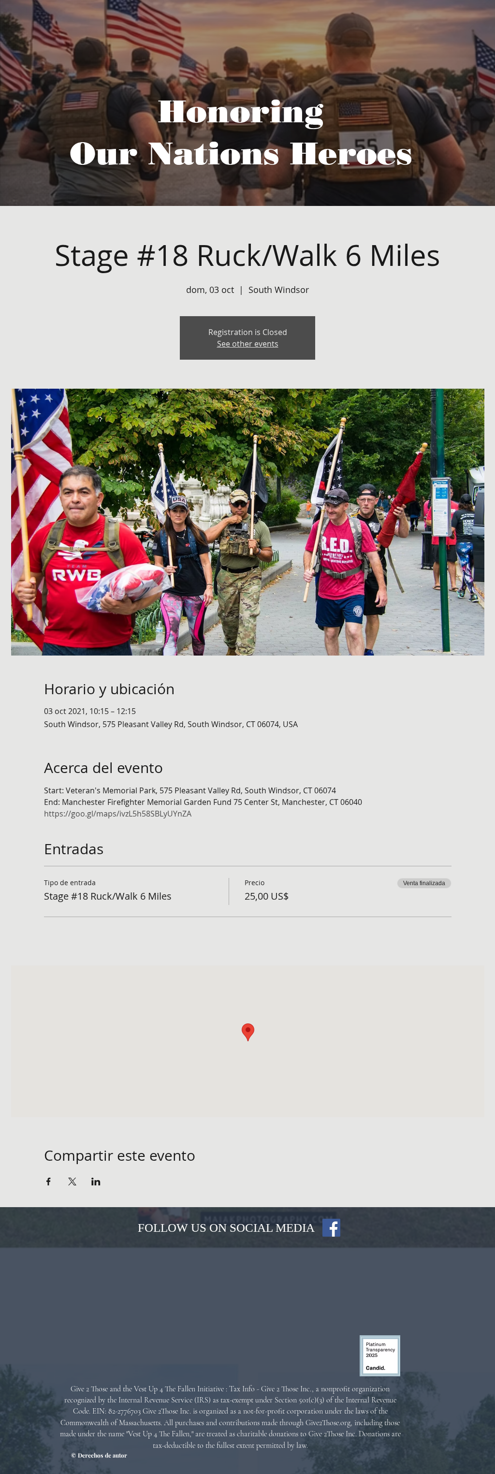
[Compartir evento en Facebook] (48, 1181)
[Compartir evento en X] (72, 1181)
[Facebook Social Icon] (331, 1228)
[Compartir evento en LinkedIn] (96, 1181)
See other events (247, 343)
